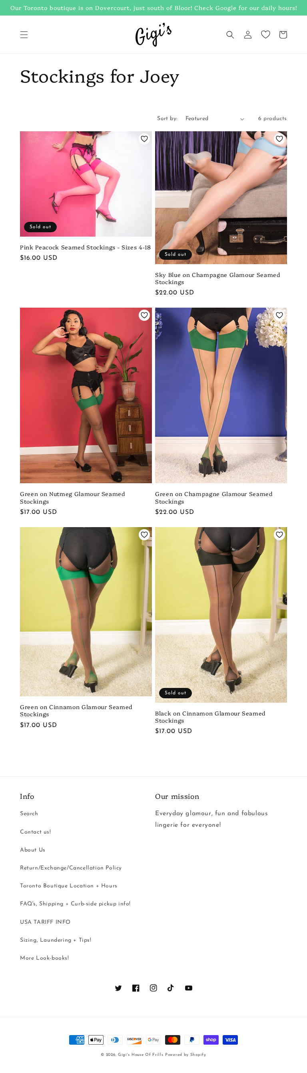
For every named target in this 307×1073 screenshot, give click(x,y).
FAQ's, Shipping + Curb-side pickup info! (75, 904)
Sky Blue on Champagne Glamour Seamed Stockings (217, 278)
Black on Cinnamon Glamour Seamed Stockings (210, 716)
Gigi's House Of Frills (140, 1055)
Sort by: (167, 119)
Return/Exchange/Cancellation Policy (71, 868)
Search (29, 814)
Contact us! (35, 832)
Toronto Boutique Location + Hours (69, 886)
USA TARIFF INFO (45, 922)
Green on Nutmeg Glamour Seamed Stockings (72, 497)
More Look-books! (44, 958)
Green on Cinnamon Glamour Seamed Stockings (76, 710)
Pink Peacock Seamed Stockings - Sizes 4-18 (85, 247)
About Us (33, 850)
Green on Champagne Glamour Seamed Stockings (214, 497)
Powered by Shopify (185, 1055)
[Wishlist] (265, 34)
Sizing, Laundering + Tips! (56, 940)
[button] (24, 34)
